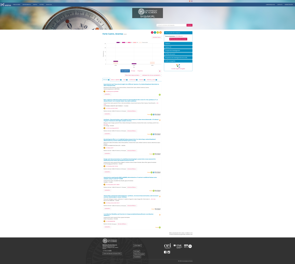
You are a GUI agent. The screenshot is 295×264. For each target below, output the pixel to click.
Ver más (106, 124)
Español (189, 1)
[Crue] (178, 246)
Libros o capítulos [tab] (116, 79)
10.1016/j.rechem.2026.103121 (113, 203)
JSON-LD (155, 32)
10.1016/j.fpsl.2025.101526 (112, 166)
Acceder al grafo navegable (178, 68)
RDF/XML (152, 32)
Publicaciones (16, 4)
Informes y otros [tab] (152, 79)
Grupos (35, 4)
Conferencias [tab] (133, 79)
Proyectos (49, 4)
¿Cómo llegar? (137, 245)
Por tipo (133, 71)
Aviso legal (136, 251)
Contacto (279, 4)
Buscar (189, 25)
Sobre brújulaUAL (270, 4)
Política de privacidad (139, 254)
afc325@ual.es (179, 36)
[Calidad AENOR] (188, 246)
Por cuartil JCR (125, 71)
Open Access (159, 120)
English (191, 1)
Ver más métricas (131, 111)
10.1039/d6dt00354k (110, 221)
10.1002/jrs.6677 (109, 148)
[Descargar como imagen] (159, 71)
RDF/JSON (160, 32)
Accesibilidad (137, 256)
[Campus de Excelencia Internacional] (168, 246)
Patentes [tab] (142, 79)
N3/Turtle (157, 32)
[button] (178, 32)
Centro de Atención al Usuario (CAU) (112, 253)
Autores (41, 4)
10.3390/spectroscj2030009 (112, 91)
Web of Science (158, 114)
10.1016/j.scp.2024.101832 (112, 108)
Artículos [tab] (106, 79)
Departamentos (27, 4)
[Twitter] (169, 252)
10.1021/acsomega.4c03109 (112, 128)
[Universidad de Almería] (110, 240)
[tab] (178, 32)
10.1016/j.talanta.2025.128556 (112, 184)
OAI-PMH (154, 114)
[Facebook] (165, 252)
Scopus (148, 114)
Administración (289, 4)
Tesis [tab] (125, 79)
